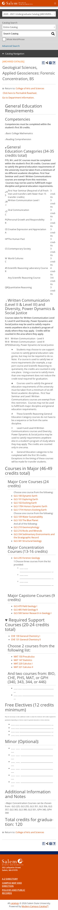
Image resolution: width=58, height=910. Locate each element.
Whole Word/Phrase (16, 39)
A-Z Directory (10, 878)
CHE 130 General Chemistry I (25, 636)
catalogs (15, 903)
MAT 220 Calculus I (23, 663)
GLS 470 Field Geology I (25, 606)
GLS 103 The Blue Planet (26, 520)
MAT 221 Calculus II (23, 667)
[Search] (53, 34)
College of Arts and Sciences (30, 88)
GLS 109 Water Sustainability (28, 516)
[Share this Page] (46, 62)
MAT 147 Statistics (23, 660)
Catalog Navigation (14, 53)
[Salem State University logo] (17, 2)
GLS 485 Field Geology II (26, 609)
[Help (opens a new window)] (53, 62)
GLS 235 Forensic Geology (27, 557)
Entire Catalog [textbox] (10, 27)
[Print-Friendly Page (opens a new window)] (50, 62)
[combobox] (29, 14)
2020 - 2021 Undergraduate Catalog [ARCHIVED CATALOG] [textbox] (29, 14)
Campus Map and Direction (12, 884)
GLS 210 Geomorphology (26, 527)
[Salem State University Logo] (13, 861)
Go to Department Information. (18, 97)
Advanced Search (11, 45)
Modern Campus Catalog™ (35, 906)
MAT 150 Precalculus (24, 656)
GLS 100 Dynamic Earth (25, 495)
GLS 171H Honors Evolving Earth (30, 509)
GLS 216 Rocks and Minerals (28, 530)
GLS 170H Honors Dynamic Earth (30, 506)
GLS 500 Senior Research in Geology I (32, 613)
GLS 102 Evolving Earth (25, 502)
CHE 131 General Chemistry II (26, 639)
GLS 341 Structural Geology (28, 540)
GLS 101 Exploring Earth (26, 499)
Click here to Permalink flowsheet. (20, 93)
